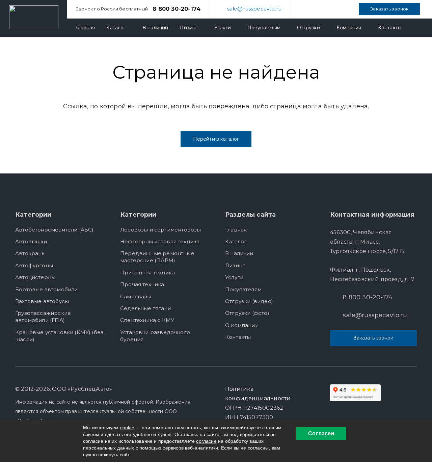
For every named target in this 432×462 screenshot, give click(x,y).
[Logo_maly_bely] (33, 17)
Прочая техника (142, 284)
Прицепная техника (147, 272)
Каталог (236, 241)
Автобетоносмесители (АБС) (54, 229)
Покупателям (243, 289)
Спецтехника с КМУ (147, 320)
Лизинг (235, 265)
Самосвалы (136, 296)
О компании (242, 325)
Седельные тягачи (145, 308)
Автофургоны (34, 265)
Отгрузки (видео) (249, 301)
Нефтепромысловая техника (159, 241)
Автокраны (30, 253)
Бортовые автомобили (46, 289)
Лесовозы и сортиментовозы (160, 229)
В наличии (239, 253)
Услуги (234, 277)
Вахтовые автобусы (42, 301)
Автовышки (31, 241)
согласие (206, 441)
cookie (127, 427)
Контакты (238, 337)
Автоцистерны (35, 277)
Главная (236, 229)
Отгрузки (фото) (247, 313)
